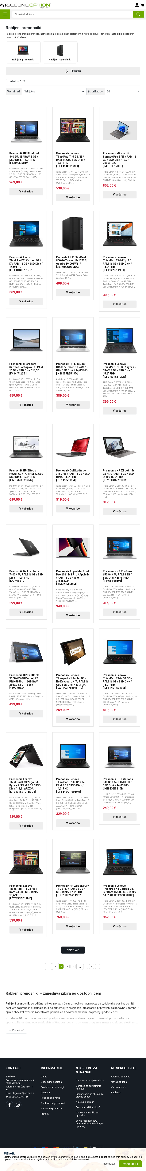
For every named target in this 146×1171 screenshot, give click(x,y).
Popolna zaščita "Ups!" (88, 1107)
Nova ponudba (119, 1082)
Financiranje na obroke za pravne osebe (90, 1095)
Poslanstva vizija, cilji (52, 1087)
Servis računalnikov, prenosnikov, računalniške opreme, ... (89, 1123)
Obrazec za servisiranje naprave (88, 1087)
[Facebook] (9, 1104)
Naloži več (73, 949)
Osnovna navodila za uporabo (87, 1114)
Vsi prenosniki (118, 1087)
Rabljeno (116, 1092)
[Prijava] (137, 4)
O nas (44, 1076)
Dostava (45, 1092)
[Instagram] (17, 1104)
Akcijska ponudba (120, 1076)
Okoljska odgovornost (53, 1103)
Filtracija (75, 70)
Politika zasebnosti (79, 1159)
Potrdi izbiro (130, 1163)
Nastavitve (109, 1163)
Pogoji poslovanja (50, 1098)
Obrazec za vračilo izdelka (90, 1080)
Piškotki (45, 1113)
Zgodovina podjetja (51, 1082)
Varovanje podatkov (51, 1108)
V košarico (26, 191)
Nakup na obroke (85, 1102)
